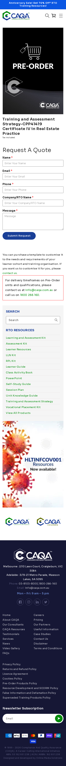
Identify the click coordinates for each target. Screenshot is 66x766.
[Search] (56, 320)
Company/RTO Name (18, 197)
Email (7, 171)
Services (8, 638)
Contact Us (41, 638)
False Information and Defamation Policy (29, 692)
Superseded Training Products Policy (27, 697)
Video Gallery (11, 648)
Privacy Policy (11, 664)
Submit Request (19, 235)
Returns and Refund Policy (20, 669)
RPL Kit (11, 361)
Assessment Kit (16, 343)
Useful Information (46, 629)
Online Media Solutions (49, 758)
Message (10, 210)
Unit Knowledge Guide (22, 395)
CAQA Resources (14, 629)
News (6, 643)
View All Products (18, 413)
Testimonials (11, 634)
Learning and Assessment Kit (26, 337)
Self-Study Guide (18, 384)
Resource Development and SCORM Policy (30, 688)
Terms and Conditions (48, 648)
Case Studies (42, 634)
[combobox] (33, 320)
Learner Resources (18, 349)
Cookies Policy (12, 678)
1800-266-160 (48, 583)
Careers (39, 615)
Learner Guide (16, 366)
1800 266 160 (29, 295)
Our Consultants (13, 624)
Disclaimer (41, 643)
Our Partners (42, 624)
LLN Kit (11, 355)
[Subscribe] (59, 718)
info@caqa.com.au (39, 290)
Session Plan (15, 389)
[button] (60, 15)
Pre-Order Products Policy (20, 683)
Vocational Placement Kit (23, 407)
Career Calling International (33, 751)
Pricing (38, 619)
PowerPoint (14, 378)
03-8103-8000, (28, 583)
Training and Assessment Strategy (29, 401)
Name (8, 157)
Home (6, 615)
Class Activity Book (19, 372)
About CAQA (11, 619)
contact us (10, 273)
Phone (8, 184)
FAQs (6, 653)
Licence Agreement (15, 673)
